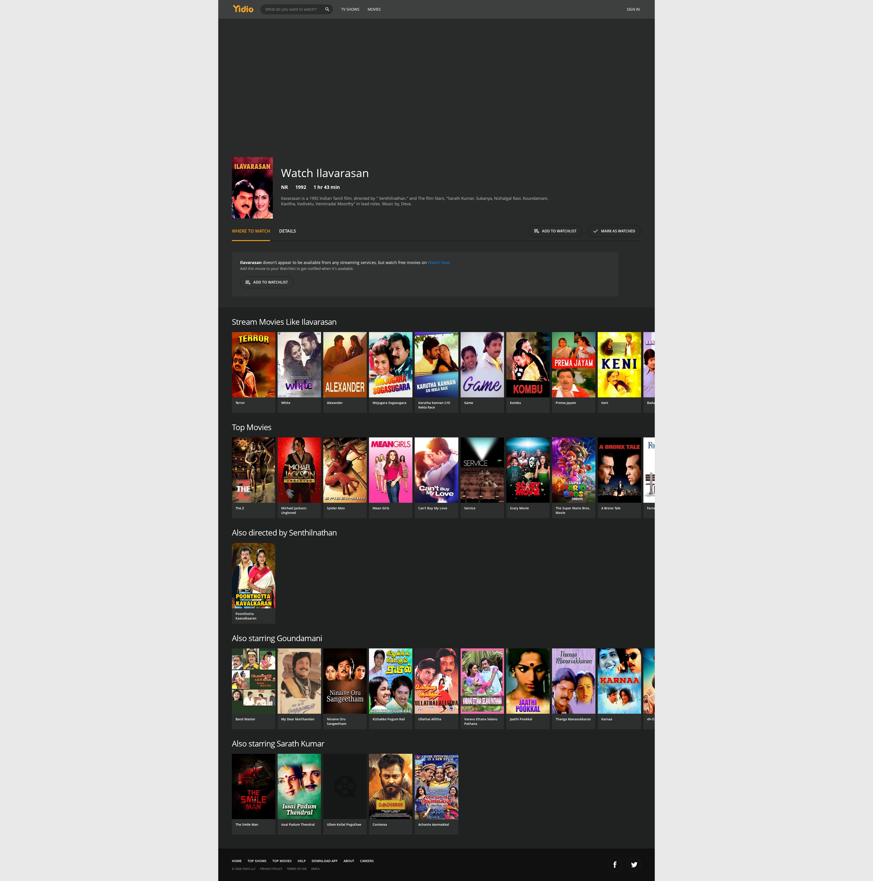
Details (287, 231)
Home (237, 861)
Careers (367, 861)
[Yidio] (243, 10)
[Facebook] (615, 865)
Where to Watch (251, 231)
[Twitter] (634, 865)
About (349, 861)
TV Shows (350, 9)
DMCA (315, 869)
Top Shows (257, 861)
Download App (325, 861)
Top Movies (282, 861)
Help (302, 861)
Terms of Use (297, 869)
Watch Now (439, 262)
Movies (374, 9)
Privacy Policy (271, 869)
